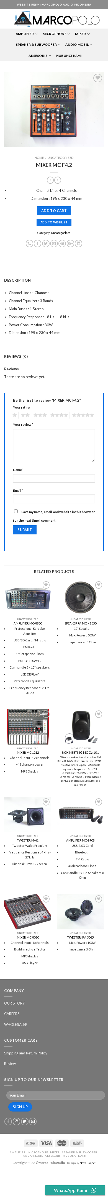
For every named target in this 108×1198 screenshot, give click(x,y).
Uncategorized (60, 157)
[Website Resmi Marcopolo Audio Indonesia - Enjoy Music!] (57, 19)
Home (39, 157)
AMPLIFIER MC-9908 (80, 840)
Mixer (80, 34)
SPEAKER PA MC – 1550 (80, 623)
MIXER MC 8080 (28, 937)
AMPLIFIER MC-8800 (28, 623)
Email (18, 490)
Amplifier (25, 34)
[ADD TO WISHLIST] (54, 109)
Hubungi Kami (69, 55)
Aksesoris (38, 55)
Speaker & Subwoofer (36, 44)
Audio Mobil (77, 44)
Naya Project (88, 1162)
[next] (95, 109)
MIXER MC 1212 (28, 752)
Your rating (21, 407)
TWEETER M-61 (27, 840)
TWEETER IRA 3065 (80, 937)
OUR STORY (14, 1003)
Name (18, 470)
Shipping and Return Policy (25, 1053)
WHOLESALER (15, 1024)
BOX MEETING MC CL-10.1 (80, 752)
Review (10, 1063)
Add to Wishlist (54, 222)
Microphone (54, 34)
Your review (23, 424)
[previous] (13, 109)
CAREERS (12, 1013)
